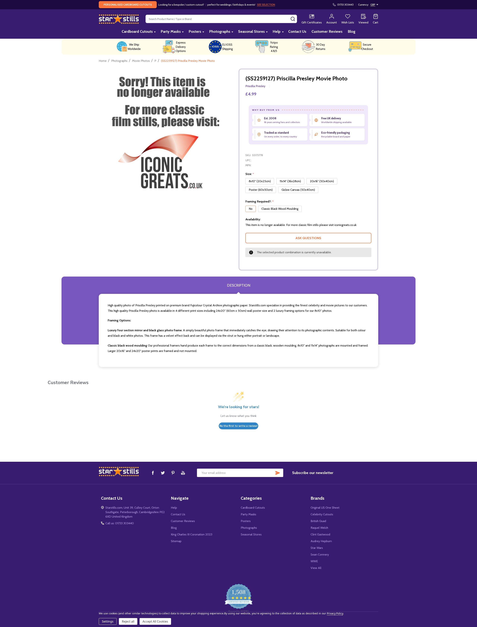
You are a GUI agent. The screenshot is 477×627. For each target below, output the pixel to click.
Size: (249, 174)
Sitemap (176, 541)
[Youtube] (183, 472)
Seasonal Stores (251, 31)
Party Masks (171, 31)
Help (276, 31)
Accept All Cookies (155, 621)
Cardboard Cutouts (137, 31)
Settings (107, 621)
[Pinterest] (173, 472)
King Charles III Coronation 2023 (191, 534)
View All (316, 568)
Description (238, 285)
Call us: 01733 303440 (119, 523)
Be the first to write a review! (238, 426)
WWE (314, 561)
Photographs (219, 31)
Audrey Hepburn (321, 541)
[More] (155, 31)
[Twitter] (163, 472)
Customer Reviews (327, 31)
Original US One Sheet (325, 507)
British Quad (318, 521)
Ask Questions (308, 238)
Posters (195, 31)
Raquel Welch (319, 527)
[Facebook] (153, 472)
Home (103, 61)
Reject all (128, 621)
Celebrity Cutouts (322, 514)
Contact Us (297, 31)
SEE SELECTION (266, 4)
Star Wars (317, 548)
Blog (351, 31)
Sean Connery (320, 554)
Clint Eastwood (320, 534)
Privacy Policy (335, 613)
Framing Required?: (259, 201)
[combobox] (221, 19)
